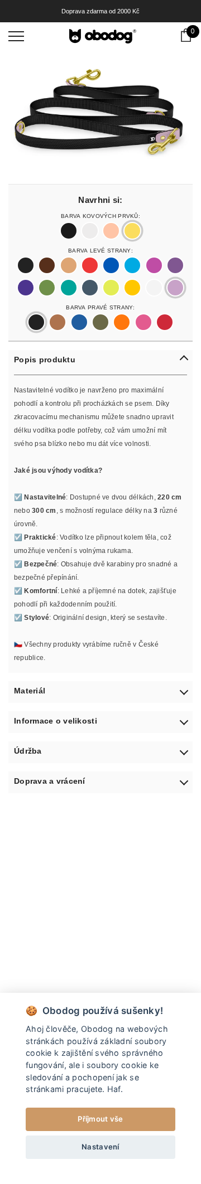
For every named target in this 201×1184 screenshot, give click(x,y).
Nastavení (100, 1146)
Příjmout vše (100, 1118)
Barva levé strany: (100, 249)
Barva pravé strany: (100, 306)
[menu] (16, 35)
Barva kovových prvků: (100, 215)
